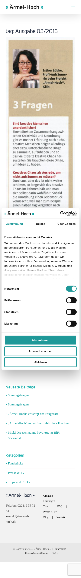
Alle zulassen (40, 340)
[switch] (71, 300)
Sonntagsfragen (18, 395)
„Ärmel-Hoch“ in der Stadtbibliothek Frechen (38, 423)
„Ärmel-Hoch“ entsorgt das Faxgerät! (33, 414)
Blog (45, 517)
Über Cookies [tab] (66, 223)
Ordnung (48, 495)
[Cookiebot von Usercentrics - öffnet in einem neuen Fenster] (60, 213)
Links (55, 553)
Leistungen (49, 501)
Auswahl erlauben (40, 351)
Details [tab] (40, 223)
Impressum (60, 549)
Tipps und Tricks (19, 482)
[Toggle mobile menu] (73, 8)
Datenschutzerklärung (36, 553)
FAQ (59, 506)
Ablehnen (40, 362)
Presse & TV (16, 473)
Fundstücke (15, 463)
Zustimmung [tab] (14, 223)
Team (46, 506)
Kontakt (61, 517)
